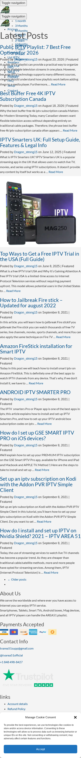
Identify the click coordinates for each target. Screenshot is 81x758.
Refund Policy (16, 709)
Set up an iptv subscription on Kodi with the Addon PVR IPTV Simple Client (38, 484)
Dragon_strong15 (25, 59)
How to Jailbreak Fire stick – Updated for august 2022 (31, 303)
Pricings (13, 29)
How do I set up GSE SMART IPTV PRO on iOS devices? (37, 435)
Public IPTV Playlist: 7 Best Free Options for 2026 (35, 50)
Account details (18, 704)
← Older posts (17, 579)
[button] (75, 717)
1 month (20, 20)
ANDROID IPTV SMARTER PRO (35, 392)
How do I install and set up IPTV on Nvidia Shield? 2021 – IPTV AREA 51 (40, 533)
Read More (58, 84)
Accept (40, 749)
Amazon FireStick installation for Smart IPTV (36, 349)
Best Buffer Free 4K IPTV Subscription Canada (27, 96)
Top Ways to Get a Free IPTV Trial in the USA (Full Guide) (39, 256)
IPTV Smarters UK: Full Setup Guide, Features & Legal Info (40, 142)
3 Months (21, 25)
